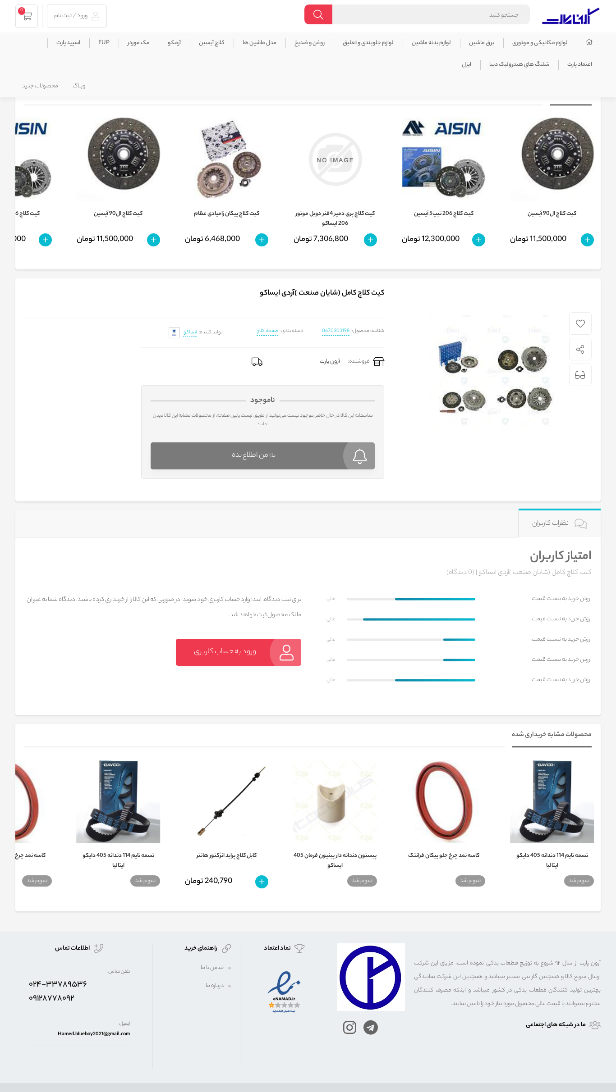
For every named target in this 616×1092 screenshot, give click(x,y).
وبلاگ (79, 86)
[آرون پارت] (571, 14)
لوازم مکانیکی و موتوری (540, 43)
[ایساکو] (174, 332)
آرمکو (174, 43)
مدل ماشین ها (259, 43)
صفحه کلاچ (267, 331)
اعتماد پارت (579, 64)
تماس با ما (212, 968)
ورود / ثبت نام (71, 16)
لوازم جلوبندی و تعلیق (368, 43)
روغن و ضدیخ (309, 43)
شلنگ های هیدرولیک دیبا (519, 64)
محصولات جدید (40, 86)
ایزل (466, 64)
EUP (104, 43)
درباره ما (215, 986)
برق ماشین (481, 43)
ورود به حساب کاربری (225, 652)
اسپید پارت (68, 43)
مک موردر (139, 43)
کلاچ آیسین (212, 43)
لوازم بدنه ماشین (431, 43)
